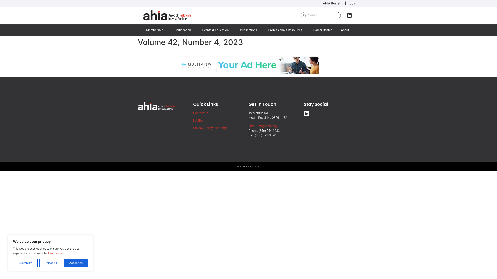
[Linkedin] (349, 15)
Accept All (76, 262)
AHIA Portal (332, 3)
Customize (25, 262)
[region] (50, 253)
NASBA (198, 120)
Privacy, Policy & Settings (210, 128)
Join (353, 3)
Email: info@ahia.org (262, 126)
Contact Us (200, 113)
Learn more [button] (55, 253)
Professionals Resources (285, 30)
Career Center (322, 30)
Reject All (51, 262)
